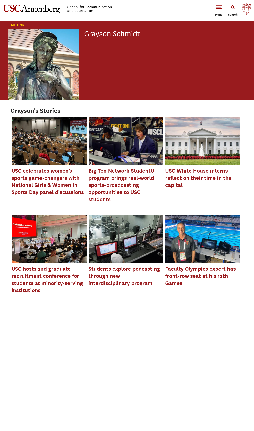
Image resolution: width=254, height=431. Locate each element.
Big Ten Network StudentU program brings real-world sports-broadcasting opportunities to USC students (121, 185)
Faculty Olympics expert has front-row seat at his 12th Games (200, 276)
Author (17, 25)
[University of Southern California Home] (246, 10)
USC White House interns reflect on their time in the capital (198, 178)
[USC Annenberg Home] (57, 13)
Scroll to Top (236, 414)
